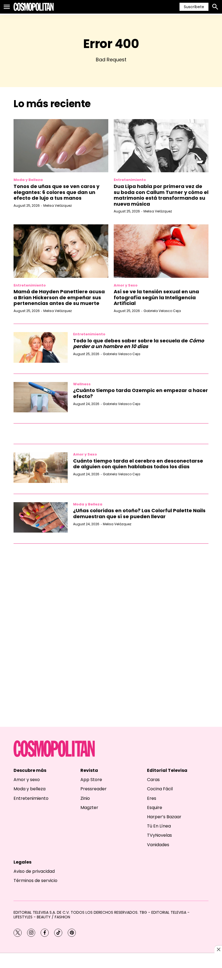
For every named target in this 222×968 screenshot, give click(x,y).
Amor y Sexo (126, 285)
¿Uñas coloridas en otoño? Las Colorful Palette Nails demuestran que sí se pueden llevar (139, 513)
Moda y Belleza (28, 179)
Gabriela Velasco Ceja (162, 310)
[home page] (34, 7)
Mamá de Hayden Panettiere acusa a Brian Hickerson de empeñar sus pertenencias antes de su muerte (59, 297)
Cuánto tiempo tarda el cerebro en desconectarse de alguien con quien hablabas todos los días (138, 463)
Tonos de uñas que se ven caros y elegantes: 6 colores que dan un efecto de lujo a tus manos (56, 192)
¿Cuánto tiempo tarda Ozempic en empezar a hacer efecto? (140, 393)
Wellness (82, 384)
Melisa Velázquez (57, 205)
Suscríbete (194, 6)
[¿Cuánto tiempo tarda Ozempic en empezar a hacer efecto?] (41, 397)
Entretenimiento (130, 179)
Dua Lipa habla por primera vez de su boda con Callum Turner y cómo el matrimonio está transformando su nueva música (161, 195)
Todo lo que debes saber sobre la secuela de (138, 343)
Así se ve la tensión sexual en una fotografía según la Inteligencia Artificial (156, 297)
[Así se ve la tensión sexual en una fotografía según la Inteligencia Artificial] (161, 251)
